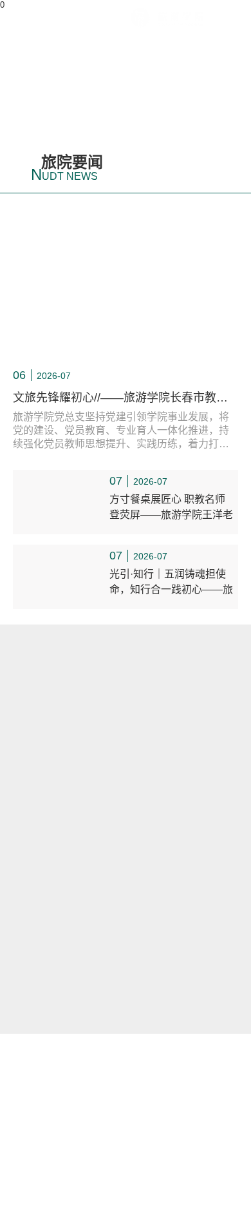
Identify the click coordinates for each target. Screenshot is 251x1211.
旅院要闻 (67, 167)
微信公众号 (125, 1084)
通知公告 (68, 704)
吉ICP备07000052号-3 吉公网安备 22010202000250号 (125, 1160)
